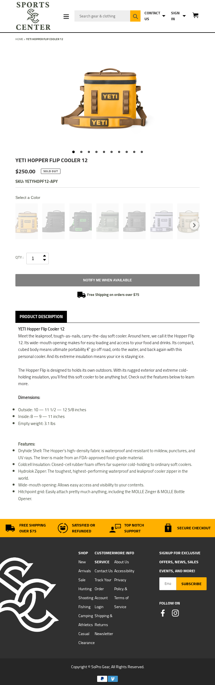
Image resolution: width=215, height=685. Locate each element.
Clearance (86, 642)
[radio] (26, 221)
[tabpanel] (107, 95)
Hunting (85, 588)
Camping (85, 615)
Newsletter (104, 633)
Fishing (84, 606)
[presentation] (194, 225)
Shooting (85, 597)
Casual (83, 633)
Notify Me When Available (107, 280)
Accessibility (124, 570)
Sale (81, 579)
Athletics (85, 624)
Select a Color (27, 197)
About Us (121, 562)
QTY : (19, 257)
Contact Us (104, 570)
